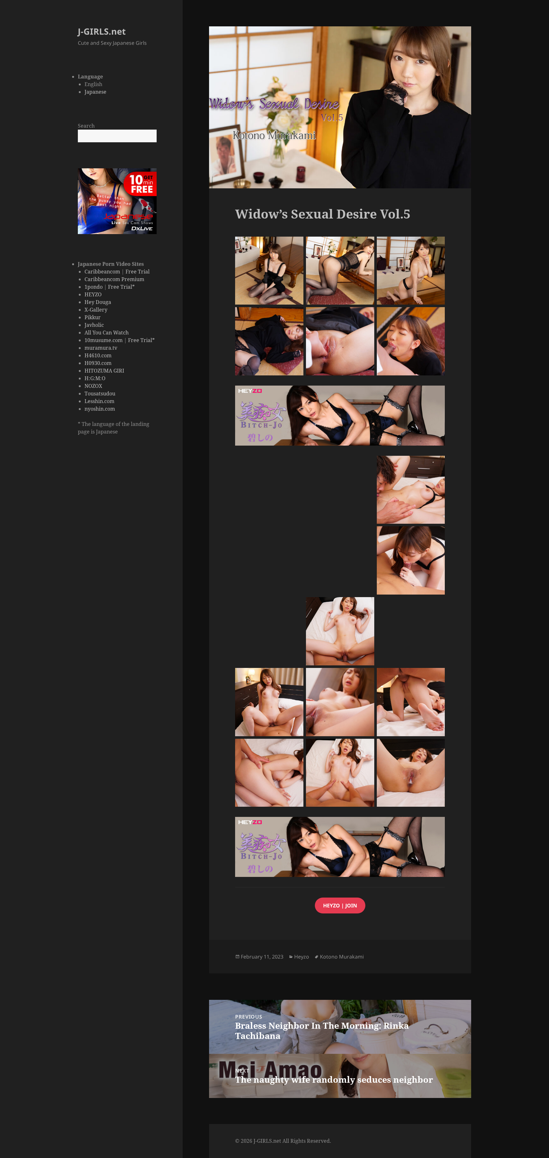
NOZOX (93, 385)
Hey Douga (98, 302)
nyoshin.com (100, 408)
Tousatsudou (100, 393)
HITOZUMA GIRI (104, 370)
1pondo (94, 286)
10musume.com (104, 340)
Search (86, 125)
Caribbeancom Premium (114, 279)
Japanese (95, 91)
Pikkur (93, 317)
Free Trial (137, 271)
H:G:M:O (95, 378)
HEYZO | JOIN (340, 905)
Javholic (94, 324)
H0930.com (98, 363)
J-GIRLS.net (102, 31)
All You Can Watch (107, 332)
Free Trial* (121, 286)
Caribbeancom (102, 271)
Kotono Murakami (342, 956)
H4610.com (98, 355)
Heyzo (301, 956)
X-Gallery (96, 309)
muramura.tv (101, 347)
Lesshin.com (99, 401)
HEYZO (93, 294)
